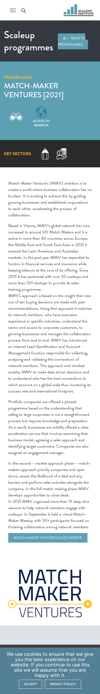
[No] (93, 671)
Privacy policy (63, 684)
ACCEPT (30, 684)
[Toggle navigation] (13, 9)
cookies (32, 654)
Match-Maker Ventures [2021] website (48, 537)
